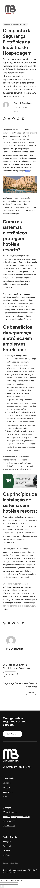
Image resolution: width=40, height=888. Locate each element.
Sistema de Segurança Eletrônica (15, 24)
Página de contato (10, 812)
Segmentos (8, 792)
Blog (5, 796)
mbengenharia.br (16, 817)
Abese (27, 170)
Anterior (11, 674)
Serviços (6, 787)
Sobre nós (7, 783)
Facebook (7, 846)
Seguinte (31, 692)
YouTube (6, 855)
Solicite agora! (12, 734)
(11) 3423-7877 (9, 821)
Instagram (7, 841)
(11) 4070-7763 (9, 826)
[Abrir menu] (20, 9)
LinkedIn (6, 850)
